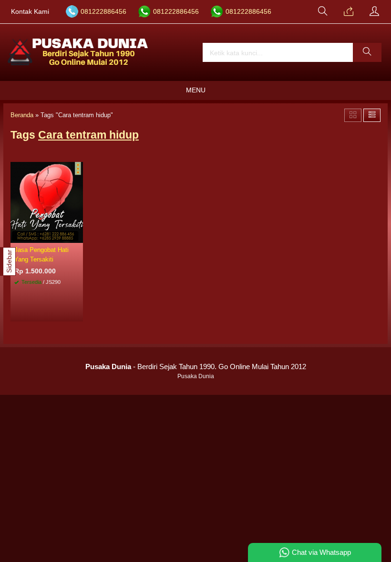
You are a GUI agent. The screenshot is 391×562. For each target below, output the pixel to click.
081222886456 (103, 11)
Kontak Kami (30, 11)
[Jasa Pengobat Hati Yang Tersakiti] (46, 202)
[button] (367, 52)
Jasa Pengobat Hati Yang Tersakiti (41, 254)
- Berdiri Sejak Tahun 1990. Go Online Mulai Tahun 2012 (195, 366)
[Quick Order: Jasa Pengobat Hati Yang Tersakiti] (77, 235)
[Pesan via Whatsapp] (348, 12)
